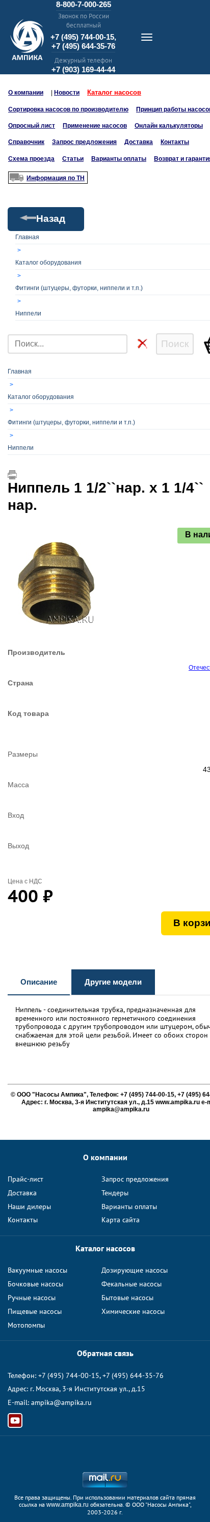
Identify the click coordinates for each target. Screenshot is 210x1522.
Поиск (175, 343)
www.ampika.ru (67, 1504)
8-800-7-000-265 (83, 4)
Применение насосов (95, 125)
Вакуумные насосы (37, 1270)
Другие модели (113, 982)
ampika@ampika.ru (61, 1402)
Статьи (73, 158)
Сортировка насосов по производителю (68, 109)
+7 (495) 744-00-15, (83, 37)
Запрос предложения (84, 142)
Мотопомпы (26, 1325)
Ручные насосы (32, 1297)
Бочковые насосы (35, 1283)
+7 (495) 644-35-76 (83, 46)
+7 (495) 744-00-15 (68, 1375)
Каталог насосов (114, 92)
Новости (67, 92)
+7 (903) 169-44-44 (83, 69)
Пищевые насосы (35, 1311)
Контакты (175, 142)
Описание (38, 982)
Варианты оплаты (118, 158)
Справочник (26, 142)
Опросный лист (31, 125)
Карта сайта (120, 1219)
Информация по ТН (56, 178)
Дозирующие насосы (134, 1270)
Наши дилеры (29, 1206)
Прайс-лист (25, 1179)
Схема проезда (31, 158)
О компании (25, 92)
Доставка (138, 142)
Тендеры (114, 1192)
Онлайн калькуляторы (169, 125)
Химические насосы (133, 1311)
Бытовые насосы (127, 1297)
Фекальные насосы (131, 1283)
